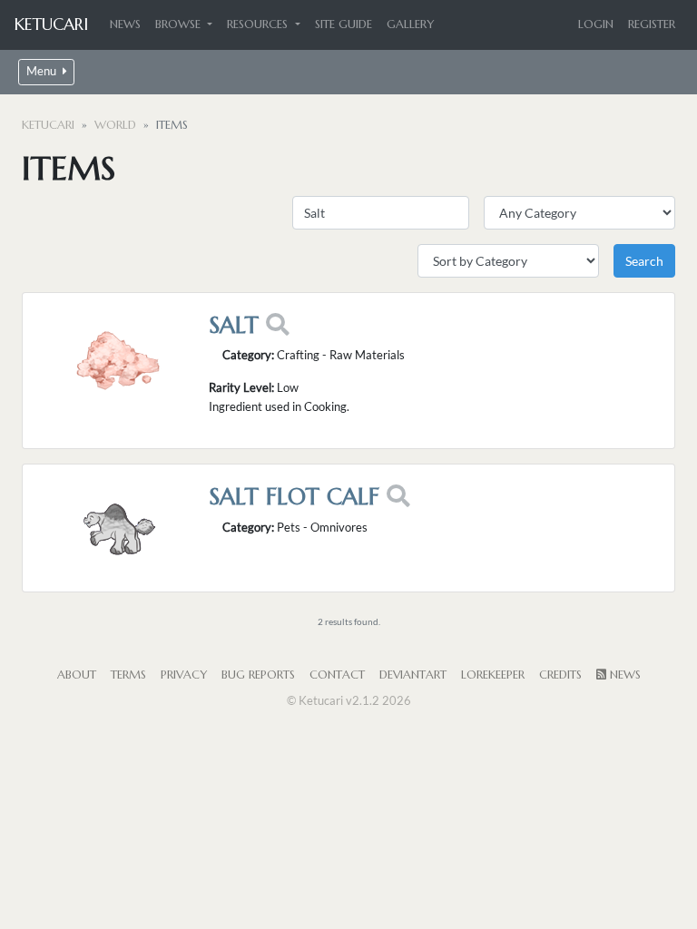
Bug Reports (258, 675)
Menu (42, 71)
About (76, 675)
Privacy (184, 675)
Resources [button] (259, 24)
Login (596, 24)
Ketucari (51, 24)
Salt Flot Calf (294, 496)
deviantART (413, 675)
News (125, 24)
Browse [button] (179, 24)
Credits (560, 675)
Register (651, 24)
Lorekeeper (493, 675)
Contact (337, 675)
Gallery (410, 24)
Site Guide (343, 24)
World (115, 125)
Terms (128, 675)
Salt (234, 324)
